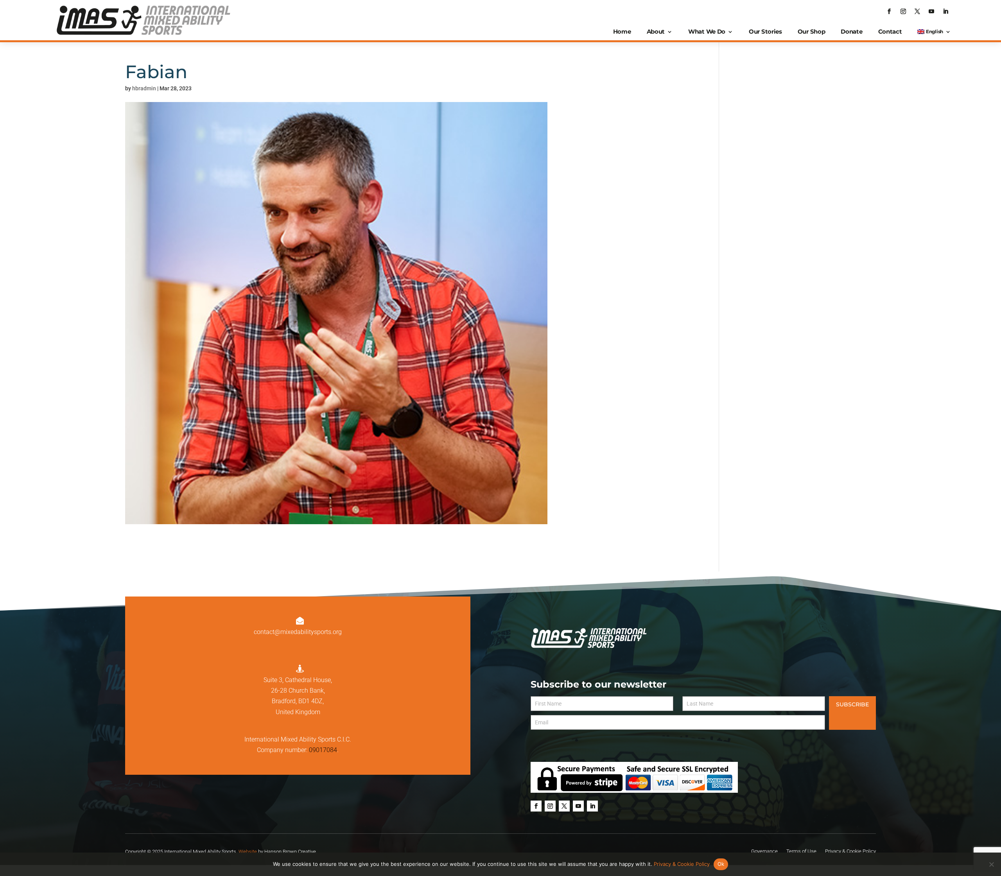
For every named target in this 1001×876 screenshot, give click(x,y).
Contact (890, 31)
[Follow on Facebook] (889, 11)
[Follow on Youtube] (931, 11)
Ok (721, 864)
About (656, 31)
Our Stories (765, 31)
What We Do (706, 31)
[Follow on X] (917, 11)
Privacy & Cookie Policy (682, 864)
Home (622, 31)
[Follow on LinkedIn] (945, 11)
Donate (851, 31)
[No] (991, 864)
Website (248, 852)
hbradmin (144, 88)
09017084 (323, 750)
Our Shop (811, 31)
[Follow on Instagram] (903, 11)
